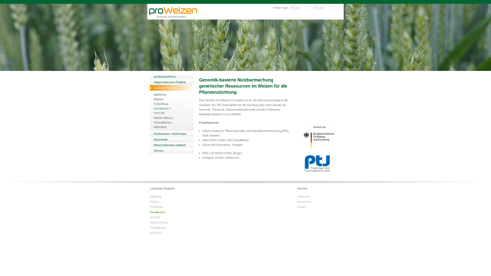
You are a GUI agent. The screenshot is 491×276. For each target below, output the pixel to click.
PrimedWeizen (162, 122)
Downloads (161, 139)
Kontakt (301, 206)
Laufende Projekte (165, 88)
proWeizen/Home (165, 76)
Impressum (303, 196)
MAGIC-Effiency (163, 118)
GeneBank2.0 (162, 108)
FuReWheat (161, 104)
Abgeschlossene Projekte (170, 82)
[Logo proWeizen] (173, 17)
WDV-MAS (160, 127)
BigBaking (160, 94)
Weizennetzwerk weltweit (169, 145)
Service (158, 150)
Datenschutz (304, 201)
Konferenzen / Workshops (170, 133)
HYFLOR (159, 113)
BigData (158, 99)
